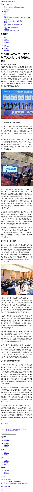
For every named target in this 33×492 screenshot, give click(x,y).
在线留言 (11, 30)
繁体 (2, 490)
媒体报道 (19, 24)
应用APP (8, 27)
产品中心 (6, 13)
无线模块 (6, 19)
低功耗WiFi (7, 21)
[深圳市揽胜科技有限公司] (16, 1)
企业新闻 (8, 24)
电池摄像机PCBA (25, 18)
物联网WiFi (13, 21)
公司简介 (6, 30)
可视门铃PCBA (16, 18)
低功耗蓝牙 (19, 21)
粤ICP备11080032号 (6, 486)
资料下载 (6, 25)
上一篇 (15, 429)
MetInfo (9, 488)
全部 (5, 14)
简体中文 (12, 7)
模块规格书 (14, 27)
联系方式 (16, 30)
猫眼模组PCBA (8, 18)
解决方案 (6, 11)
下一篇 (11, 430)
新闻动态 (6, 22)
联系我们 (6, 29)
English (22, 7)
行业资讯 (14, 24)
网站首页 (6, 10)
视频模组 (6, 16)
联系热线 (3, 476)
